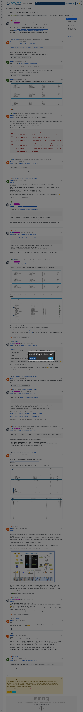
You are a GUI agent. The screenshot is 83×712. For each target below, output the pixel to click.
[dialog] (41, 356)
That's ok (51, 358)
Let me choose (33, 358)
